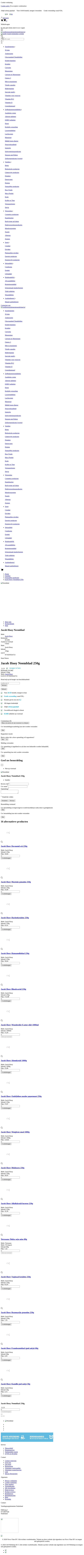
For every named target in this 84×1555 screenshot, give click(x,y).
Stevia (7, 207)
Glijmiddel (8, 274)
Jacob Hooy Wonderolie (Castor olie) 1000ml (20, 1025)
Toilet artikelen (10, 291)
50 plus (7, 50)
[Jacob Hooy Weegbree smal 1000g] (2, 1128)
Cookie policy (5, 6)
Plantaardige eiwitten (11, 253)
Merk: (3, 674)
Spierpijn (8, 148)
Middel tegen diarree (11, 141)
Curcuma (8, 67)
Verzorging (8, 475)
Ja (6, 739)
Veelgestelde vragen (11, 1452)
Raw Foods (8, 190)
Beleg (7, 165)
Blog (6, 1497)
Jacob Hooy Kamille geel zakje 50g (15, 1384)
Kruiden (7, 64)
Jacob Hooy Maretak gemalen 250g (16, 882)
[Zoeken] (3, 38)
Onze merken (9, 1484)
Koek (7, 197)
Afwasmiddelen (10, 281)
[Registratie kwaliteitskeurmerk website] (12, 34)
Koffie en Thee (10, 200)
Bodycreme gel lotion (12, 221)
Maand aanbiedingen (11, 302)
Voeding (7, 426)
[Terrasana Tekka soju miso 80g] (2, 1235)
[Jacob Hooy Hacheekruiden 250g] (2, 914)
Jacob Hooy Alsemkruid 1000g (14, 1060)
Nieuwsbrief (9, 1448)
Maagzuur (8, 137)
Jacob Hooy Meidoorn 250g (12, 1168)
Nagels (7, 232)
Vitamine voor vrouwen (12, 95)
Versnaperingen (10, 204)
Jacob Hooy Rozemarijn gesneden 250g (17, 1312)
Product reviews (10, 1492)
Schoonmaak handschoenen (14, 288)
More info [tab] (8, 622)
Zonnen (7, 239)
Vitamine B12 (9, 99)
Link (6, 1472)
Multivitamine (9, 88)
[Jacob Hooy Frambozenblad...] (2, 1344)
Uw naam (4, 786)
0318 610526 (5, 8)
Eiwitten (7, 249)
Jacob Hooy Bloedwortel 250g (13, 989)
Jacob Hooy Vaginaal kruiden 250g (16, 1277)
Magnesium (8, 71)
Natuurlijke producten (12, 186)
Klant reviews (9, 1490)
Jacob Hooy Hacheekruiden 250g (15, 918)
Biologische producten (12, 169)
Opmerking (5, 789)
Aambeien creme (10, 113)
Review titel (5, 784)
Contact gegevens (10, 1461)
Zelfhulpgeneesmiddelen (13, 374)
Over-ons (8, 1462)
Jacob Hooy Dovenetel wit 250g (14, 846)
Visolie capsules (10, 85)
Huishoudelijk (9, 541)
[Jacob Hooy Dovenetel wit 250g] (2, 842)
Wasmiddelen (9, 295)
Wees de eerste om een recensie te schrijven (15, 723)
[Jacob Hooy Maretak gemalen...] (2, 878)
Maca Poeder (9, 193)
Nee (3, 739)
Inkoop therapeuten (11, 1474)
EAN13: (3, 676)
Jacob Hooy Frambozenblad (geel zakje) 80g (19, 1348)
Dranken (8, 176)
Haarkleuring (9, 218)
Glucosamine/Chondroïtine (13, 57)
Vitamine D (8, 102)
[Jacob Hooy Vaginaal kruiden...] (2, 1273)
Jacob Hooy (9, 636)
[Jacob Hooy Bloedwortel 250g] (2, 985)
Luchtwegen (9, 134)
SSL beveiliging (10, 1488)
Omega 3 (8, 78)
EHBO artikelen (10, 120)
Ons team (8, 1464)
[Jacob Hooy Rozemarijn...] (2, 1308)
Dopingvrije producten (12, 260)
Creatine (7, 246)
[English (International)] (11, 14)
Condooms (8, 267)
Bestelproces (9, 1494)
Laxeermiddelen (10, 130)
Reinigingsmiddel (10, 284)
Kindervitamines (10, 60)
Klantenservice (10, 1450)
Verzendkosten (9, 1486)
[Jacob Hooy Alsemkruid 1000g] (2, 1056)
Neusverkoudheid (10, 144)
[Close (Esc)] (1, 1414)
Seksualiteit (8, 527)
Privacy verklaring (11, 1481)
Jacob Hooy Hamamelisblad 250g (15, 953)
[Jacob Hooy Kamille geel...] (2, 1380)
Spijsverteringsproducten (13, 151)
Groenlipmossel (10, 106)
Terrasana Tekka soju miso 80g (14, 1239)
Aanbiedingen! (10, 562)
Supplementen (9, 311)
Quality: (7, 780)
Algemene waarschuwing (13, 1470)
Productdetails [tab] (9, 624)
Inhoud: (3, 672)
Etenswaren (8, 179)
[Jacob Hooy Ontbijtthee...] (2, 1092)
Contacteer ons (5, 305)
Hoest (7, 123)
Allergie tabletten (10, 116)
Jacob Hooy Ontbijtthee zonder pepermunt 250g (21, 1096)
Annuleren (5, 800)
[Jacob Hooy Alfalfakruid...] (2, 1199)
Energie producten (11, 256)
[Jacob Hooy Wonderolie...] (2, 1021)
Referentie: (4, 670)
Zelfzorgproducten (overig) (13, 158)
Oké (3, 730)
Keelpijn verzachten (11, 127)
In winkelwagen (6, 1411)
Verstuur (4, 685)
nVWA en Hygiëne (11, 1454)
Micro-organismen (11, 81)
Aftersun (8, 235)
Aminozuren (9, 54)
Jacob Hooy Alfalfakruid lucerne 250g (17, 1203)
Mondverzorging (10, 228)
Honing (7, 183)
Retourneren (9, 1466)
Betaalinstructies (10, 1495)
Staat (2, 658)
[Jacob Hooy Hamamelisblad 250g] (2, 949)
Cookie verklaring (11, 1482)
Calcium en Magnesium (12, 74)
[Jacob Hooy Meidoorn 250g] (2, 1164)
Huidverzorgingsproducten (13, 225)
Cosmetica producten (12, 214)
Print (6, 625)
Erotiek (7, 270)
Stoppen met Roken (11, 155)
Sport (6, 506)
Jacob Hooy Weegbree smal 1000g (15, 1132)
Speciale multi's (10, 92)
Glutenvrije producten (12, 172)
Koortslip (8, 1499)
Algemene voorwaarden (12, 1468)
